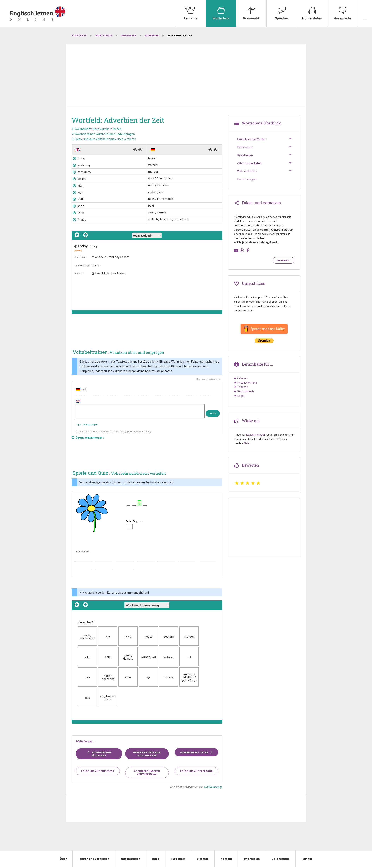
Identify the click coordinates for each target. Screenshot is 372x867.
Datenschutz (281, 859)
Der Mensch (244, 147)
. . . (365, 18)
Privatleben (245, 155)
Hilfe (155, 859)
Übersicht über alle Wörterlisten (147, 754)
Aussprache (342, 18)
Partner (306, 859)
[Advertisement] (186, 76)
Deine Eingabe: (134, 521)
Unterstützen (130, 859)
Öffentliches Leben (249, 163)
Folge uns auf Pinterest (97, 771)
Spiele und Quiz (105, 139)
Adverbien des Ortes (194, 752)
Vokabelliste (98, 129)
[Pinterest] (242, 250)
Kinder (241, 395)
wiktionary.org (213, 787)
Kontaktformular (255, 434)
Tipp (79, 424)
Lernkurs (190, 18)
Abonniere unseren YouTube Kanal (147, 772)
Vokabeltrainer (105, 134)
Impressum (252, 859)
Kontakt (226, 859)
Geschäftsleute (246, 391)
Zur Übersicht (283, 260)
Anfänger (242, 378)
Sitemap (203, 859)
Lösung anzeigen (90, 424)
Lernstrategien (247, 179)
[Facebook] (248, 250)
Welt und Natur (247, 171)
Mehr (247, 443)
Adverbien (152, 35)
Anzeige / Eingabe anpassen (209, 379)
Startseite (79, 35)
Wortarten (128, 35)
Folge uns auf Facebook (196, 771)
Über (63, 859)
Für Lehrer (178, 859)
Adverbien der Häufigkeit (101, 754)
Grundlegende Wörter (251, 139)
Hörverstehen (312, 18)
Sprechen (282, 18)
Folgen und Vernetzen (93, 859)
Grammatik (251, 18)
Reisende (242, 387)
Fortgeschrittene (247, 382)
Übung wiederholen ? (90, 437)
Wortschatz (221, 18)
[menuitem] (190, 13)
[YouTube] (236, 250)
